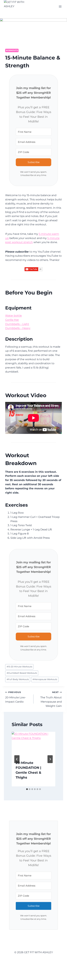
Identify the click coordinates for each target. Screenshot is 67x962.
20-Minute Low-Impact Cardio (15, 697)
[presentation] (33, 744)
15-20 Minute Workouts (19, 666)
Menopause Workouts (45, 679)
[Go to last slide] (17, 759)
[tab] (27, 789)
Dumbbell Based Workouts (22, 673)
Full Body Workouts (18, 679)
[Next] (50, 759)
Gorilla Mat (12, 319)
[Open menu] (60, 6)
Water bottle (13, 315)
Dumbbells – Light (17, 324)
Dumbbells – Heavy (17, 328)
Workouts (12, 50)
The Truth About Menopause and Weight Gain (51, 699)
